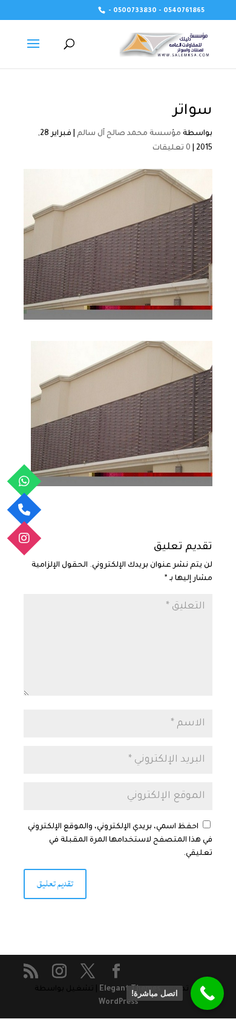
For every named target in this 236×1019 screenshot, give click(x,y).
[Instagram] (24, 538)
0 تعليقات (171, 148)
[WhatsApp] (24, 481)
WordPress (118, 1002)
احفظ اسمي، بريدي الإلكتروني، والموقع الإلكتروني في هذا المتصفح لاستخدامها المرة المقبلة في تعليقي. (120, 840)
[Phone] (24, 509)
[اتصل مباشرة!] (207, 993)
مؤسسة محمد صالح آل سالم (129, 134)
